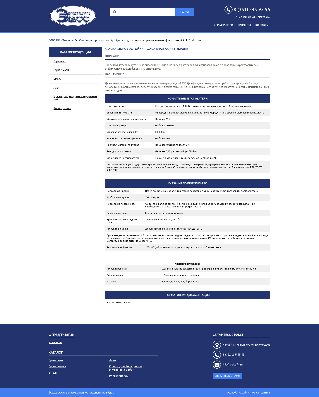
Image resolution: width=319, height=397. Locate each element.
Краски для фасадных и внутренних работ (75, 98)
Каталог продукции (75, 52)
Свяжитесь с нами (227, 375)
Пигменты (244, 25)
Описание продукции (94, 40)
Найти (185, 12)
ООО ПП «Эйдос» (61, 40)
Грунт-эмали (61, 70)
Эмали (57, 78)
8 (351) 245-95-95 (233, 354)
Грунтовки (60, 61)
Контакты (261, 25)
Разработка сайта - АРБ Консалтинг (248, 392)
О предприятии (223, 25)
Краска (120, 40)
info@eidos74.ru (233, 364)
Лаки (56, 87)
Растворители (62, 108)
